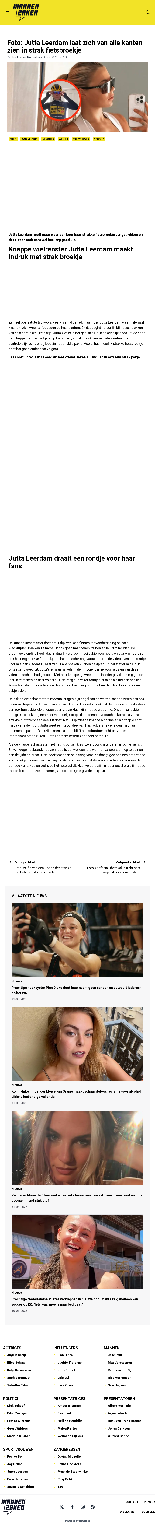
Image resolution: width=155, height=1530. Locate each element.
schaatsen (96, 731)
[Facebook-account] (72, 1507)
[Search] (148, 12)
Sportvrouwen (81, 139)
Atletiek (63, 139)
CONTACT (131, 1502)
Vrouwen (99, 139)
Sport (13, 139)
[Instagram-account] (83, 1507)
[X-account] (61, 1507)
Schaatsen (48, 139)
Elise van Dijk (24, 57)
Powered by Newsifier (77, 1521)
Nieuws (17, 981)
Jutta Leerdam (29, 139)
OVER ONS (148, 1511)
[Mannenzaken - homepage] (26, 12)
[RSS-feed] (93, 1507)
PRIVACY (149, 1502)
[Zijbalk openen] (7, 12)
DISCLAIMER (128, 1511)
